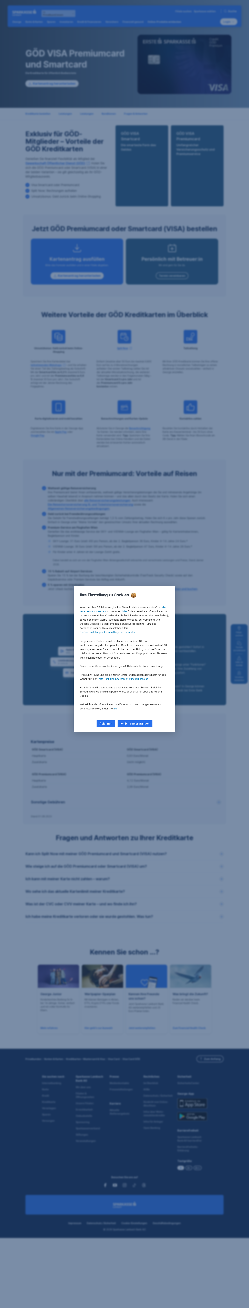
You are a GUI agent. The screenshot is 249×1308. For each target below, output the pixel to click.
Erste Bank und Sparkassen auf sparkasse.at (123, 678)
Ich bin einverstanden (135, 723)
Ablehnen (105, 723)
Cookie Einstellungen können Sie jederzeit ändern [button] (108, 632)
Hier (124, 611)
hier (115, 708)
